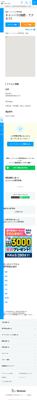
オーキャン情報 (12, 24)
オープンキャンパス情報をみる (20, 144)
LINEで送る (26, 197)
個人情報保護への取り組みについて (14, 395)
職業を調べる (5, 341)
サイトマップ (22, 377)
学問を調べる (5, 347)
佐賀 (5, 276)
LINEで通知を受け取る (20, 168)
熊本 (5, 285)
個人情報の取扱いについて (25, 373)
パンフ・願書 (27, 24)
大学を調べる (5, 322)
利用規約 (4, 377)
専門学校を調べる (10, 311)
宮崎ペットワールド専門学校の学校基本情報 (13, 313)
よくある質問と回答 (6, 381)
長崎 (5, 280)
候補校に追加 (29, 29)
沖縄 (5, 302)
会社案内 (29, 395)
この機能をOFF (18, 211)
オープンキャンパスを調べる (10, 334)
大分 (5, 289)
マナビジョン (6, 3)
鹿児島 (6, 298)
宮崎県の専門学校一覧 (21, 311)
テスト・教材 (5, 359)
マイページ (5, 353)
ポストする (16, 197)
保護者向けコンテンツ (8, 366)
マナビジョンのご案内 (7, 373)
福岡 (5, 272)
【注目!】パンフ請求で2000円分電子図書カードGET (18, 6)
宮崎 (5, 293)
